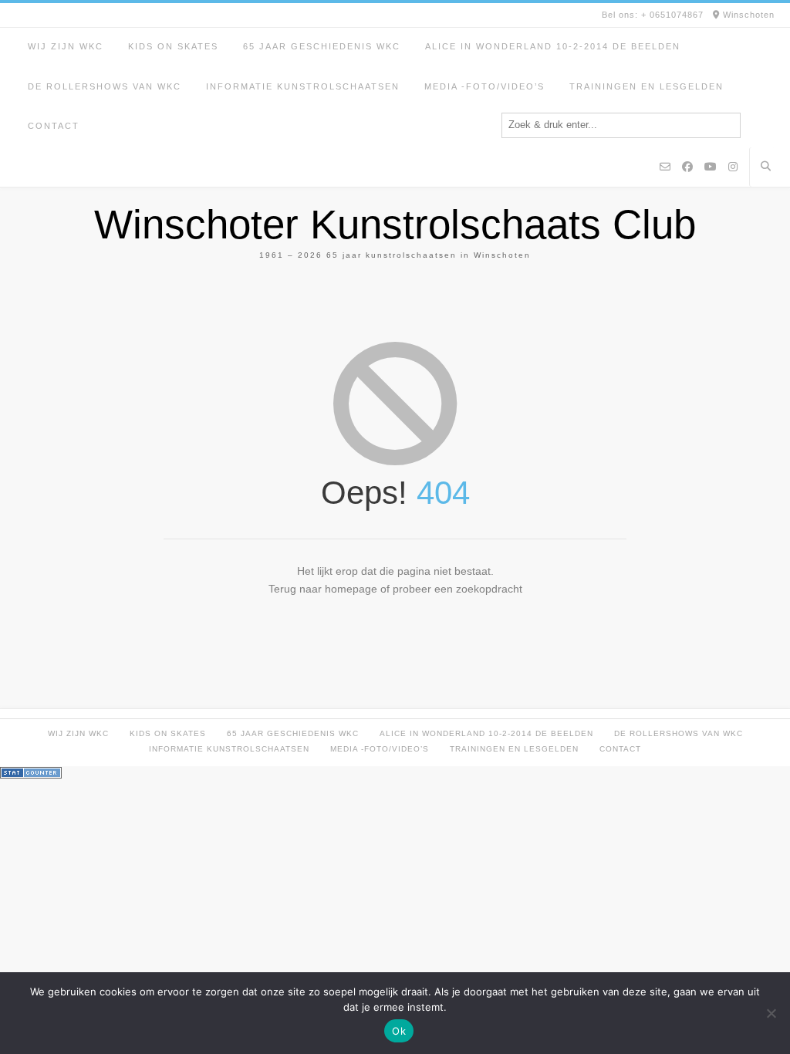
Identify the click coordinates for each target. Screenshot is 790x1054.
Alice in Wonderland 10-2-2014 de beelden (552, 46)
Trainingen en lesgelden (646, 86)
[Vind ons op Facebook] (687, 167)
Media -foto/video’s (484, 86)
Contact (53, 125)
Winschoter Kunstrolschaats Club (395, 224)
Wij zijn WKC (65, 46)
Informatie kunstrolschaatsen (303, 86)
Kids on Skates (173, 46)
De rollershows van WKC (104, 86)
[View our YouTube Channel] (710, 167)
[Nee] (770, 1013)
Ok (399, 1031)
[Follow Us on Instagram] (733, 167)
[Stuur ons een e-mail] (665, 167)
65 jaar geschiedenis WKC (321, 46)
